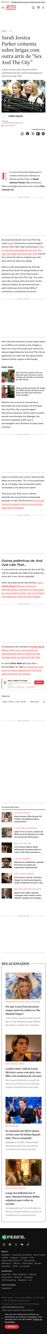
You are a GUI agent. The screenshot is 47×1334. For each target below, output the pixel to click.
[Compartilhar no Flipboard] (38, 134)
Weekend (22, 1280)
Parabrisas (28, 1277)
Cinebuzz (14, 1257)
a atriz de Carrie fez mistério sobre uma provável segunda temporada (23, 504)
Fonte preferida (30, 687)
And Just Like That (15, 702)
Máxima (16, 1263)
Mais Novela (29, 1260)
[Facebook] (10, 1244)
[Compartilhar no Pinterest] (43, 134)
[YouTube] (22, 1244)
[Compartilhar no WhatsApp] (22, 134)
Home (4, 31)
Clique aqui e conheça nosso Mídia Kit (18, 1310)
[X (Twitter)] (16, 1244)
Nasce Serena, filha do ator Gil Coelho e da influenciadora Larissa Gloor (28, 819)
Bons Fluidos (39, 1255)
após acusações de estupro (16, 674)
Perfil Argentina (9, 1280)
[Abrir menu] (3, 7)
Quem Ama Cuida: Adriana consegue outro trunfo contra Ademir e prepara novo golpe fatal (27, 895)
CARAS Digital (15, 116)
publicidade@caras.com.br (13, 1307)
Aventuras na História (22, 1255)
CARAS (5, 1257)
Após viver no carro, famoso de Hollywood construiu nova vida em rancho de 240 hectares (28, 834)
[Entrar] (43, 7)
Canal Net (6, 1274)
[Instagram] (4, 1244)
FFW (32, 1257)
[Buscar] (33, 7)
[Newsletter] (38, 7)
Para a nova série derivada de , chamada (23, 250)
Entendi (12, 1327)
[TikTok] (28, 1244)
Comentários (10, 126)
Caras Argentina (19, 1274)
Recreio (37, 1263)
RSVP (15, 1266)
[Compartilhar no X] (33, 134)
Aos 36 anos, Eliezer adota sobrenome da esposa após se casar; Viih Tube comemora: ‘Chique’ (27, 849)
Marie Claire (7, 1277)
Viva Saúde (25, 1266)
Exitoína (32, 1274)
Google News (20, 687)
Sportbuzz (6, 1266)
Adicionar (39, 682)
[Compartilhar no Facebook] (27, 134)
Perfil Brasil (27, 1263)
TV (11, 31)
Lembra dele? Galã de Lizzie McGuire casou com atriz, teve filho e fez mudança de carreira (23, 1072)
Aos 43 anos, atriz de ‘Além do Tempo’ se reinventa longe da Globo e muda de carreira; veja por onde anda (28, 880)
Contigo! (24, 1257)
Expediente (7, 1288)
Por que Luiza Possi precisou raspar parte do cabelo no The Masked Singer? (22, 1010)
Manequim (6, 1263)
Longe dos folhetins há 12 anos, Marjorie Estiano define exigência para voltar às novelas (22, 1198)
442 (30, 1280)
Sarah (11, 243)
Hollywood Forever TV (12, 1260)
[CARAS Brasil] (11, 7)
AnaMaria (6, 1255)
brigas (35, 702)
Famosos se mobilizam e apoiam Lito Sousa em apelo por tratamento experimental (29, 865)
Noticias (18, 1277)
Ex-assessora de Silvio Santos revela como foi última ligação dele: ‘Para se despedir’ (22, 1134)
